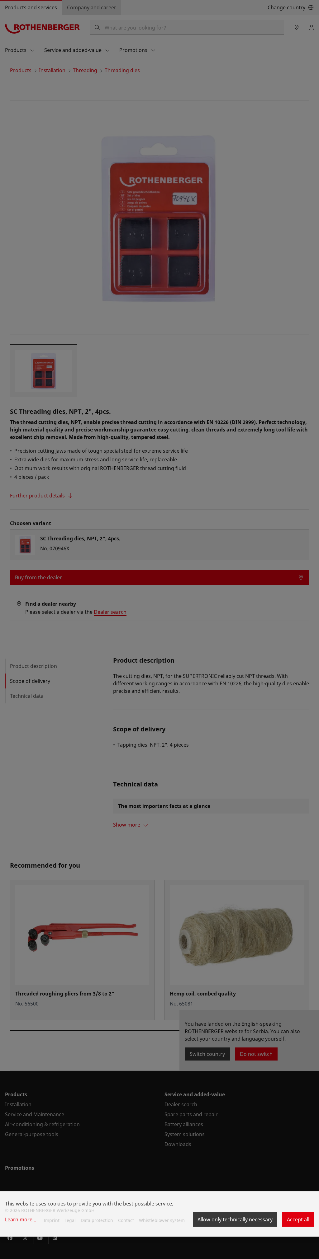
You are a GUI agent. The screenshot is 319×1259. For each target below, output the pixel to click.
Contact (126, 1220)
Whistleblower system (162, 1220)
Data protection (97, 1220)
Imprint (52, 1220)
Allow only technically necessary (235, 1219)
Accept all (298, 1219)
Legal (70, 1220)
